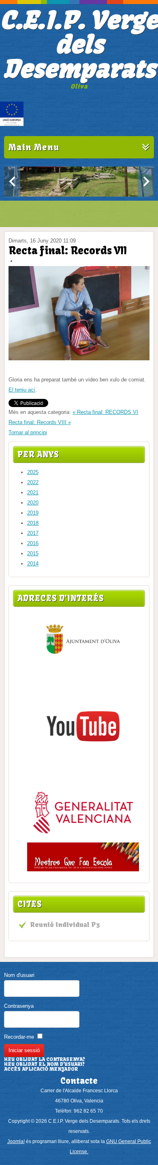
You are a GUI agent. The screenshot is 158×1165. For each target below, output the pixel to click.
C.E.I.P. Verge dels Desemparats (79, 44)
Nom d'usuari (19, 975)
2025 (32, 472)
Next (146, 181)
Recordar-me (19, 1037)
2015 (32, 553)
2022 (32, 482)
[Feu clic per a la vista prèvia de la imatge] (79, 358)
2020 (32, 503)
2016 (32, 543)
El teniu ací (22, 390)
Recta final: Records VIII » (40, 422)
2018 (32, 523)
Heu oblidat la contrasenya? (44, 1059)
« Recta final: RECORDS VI (105, 412)
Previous (12, 181)
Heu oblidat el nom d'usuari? (44, 1064)
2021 (32, 492)
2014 (32, 564)
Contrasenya (19, 1006)
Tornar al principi (28, 432)
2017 (32, 533)
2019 (32, 513)
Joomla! (16, 1141)
